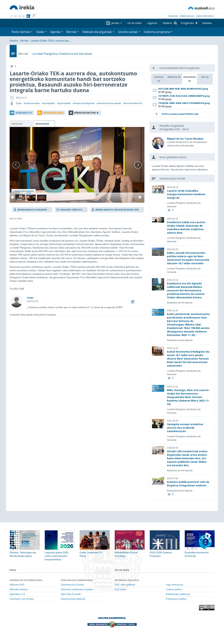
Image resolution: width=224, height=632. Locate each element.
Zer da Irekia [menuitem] (134, 23)
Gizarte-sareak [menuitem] (128, 32)
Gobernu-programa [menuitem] (157, 32)
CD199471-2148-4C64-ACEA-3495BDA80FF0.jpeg (181, 95)
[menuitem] (169, 23)
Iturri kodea (120, 589)
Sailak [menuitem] (40, 32)
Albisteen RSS (17, 585)
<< (11, 16)
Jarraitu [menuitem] (115, 23)
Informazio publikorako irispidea (77, 589)
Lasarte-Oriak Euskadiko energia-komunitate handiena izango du (186, 194)
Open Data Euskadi (70, 594)
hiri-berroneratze (32, 103)
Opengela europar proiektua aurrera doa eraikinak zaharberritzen (185, 427)
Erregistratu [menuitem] (187, 23)
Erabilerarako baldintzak (178, 594)
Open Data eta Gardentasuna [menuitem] (77, 580)
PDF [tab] (205, 77)
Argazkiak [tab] (189, 79)
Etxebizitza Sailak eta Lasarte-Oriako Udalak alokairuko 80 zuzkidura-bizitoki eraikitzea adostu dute (186, 227)
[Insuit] (28, 16)
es (16, 16)
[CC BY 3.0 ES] (206, 607)
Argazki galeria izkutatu (24, 191)
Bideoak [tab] (174, 77)
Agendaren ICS (17, 594)
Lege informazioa (174, 585)
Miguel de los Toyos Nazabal (185, 138)
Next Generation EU (132, 103)
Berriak (24, 40)
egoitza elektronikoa (204, 16)
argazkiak (42, 123)
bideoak (17, 123)
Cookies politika (174, 589)
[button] (22, 113)
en (24, 16)
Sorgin (30, 298)
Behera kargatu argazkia (32, 209)
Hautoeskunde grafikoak (73, 599)
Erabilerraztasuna (187, 16)
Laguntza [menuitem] (152, 23)
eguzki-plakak (64, 103)
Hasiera (14, 40)
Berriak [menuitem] (71, 32)
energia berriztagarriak (83, 103)
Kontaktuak (173, 16)
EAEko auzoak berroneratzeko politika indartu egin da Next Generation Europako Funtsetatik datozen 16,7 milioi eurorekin (188, 258)
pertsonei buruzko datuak (109, 103)
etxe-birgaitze (48, 103)
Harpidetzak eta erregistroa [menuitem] (26, 580)
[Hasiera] (22, 7)
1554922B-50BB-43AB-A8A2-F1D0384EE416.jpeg (181, 103)
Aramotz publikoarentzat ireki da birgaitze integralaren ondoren (188, 483)
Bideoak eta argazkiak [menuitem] (98, 32)
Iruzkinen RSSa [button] (53, 112)
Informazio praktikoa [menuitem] (127, 580)
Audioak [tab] (159, 79)
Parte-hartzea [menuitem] (21, 32)
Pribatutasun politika (176, 599)
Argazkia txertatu (71, 209)
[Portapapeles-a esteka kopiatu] (133, 301)
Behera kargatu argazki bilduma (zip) (117, 209)
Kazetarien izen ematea (22, 599)
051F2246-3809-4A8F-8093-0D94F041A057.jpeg (181, 88)
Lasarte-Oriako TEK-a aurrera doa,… (51, 40)
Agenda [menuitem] (55, 32)
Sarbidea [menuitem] (207, 23)
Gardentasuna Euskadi (72, 585)
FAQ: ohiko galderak (125, 585)
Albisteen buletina (19, 589)
